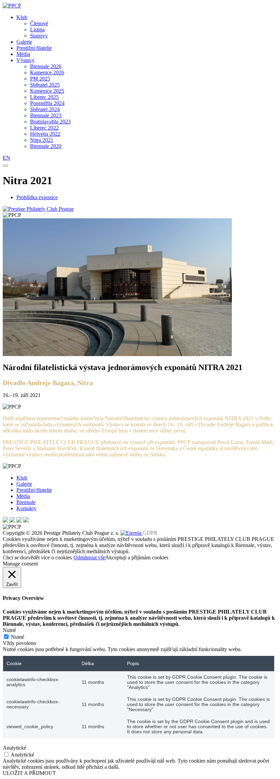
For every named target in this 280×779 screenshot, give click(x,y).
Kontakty (26, 508)
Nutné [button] (9, 630)
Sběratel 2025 (45, 85)
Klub (21, 17)
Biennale (26, 502)
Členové (39, 23)
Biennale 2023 (45, 115)
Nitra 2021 (41, 140)
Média (23, 54)
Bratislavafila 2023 (50, 121)
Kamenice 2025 (47, 91)
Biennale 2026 (45, 66)
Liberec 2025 (44, 97)
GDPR (150, 533)
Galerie (24, 42)
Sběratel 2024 (45, 109)
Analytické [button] (14, 748)
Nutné (17, 637)
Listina (37, 29)
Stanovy (39, 36)
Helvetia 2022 (45, 134)
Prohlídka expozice (37, 197)
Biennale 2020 (45, 146)
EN (6, 158)
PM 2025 (40, 79)
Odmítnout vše (89, 557)
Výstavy (25, 60)
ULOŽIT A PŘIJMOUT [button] (29, 773)
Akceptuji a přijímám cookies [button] (136, 557)
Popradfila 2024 (47, 103)
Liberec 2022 (44, 128)
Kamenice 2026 (47, 72)
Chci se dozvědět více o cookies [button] (37, 557)
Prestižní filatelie (34, 48)
